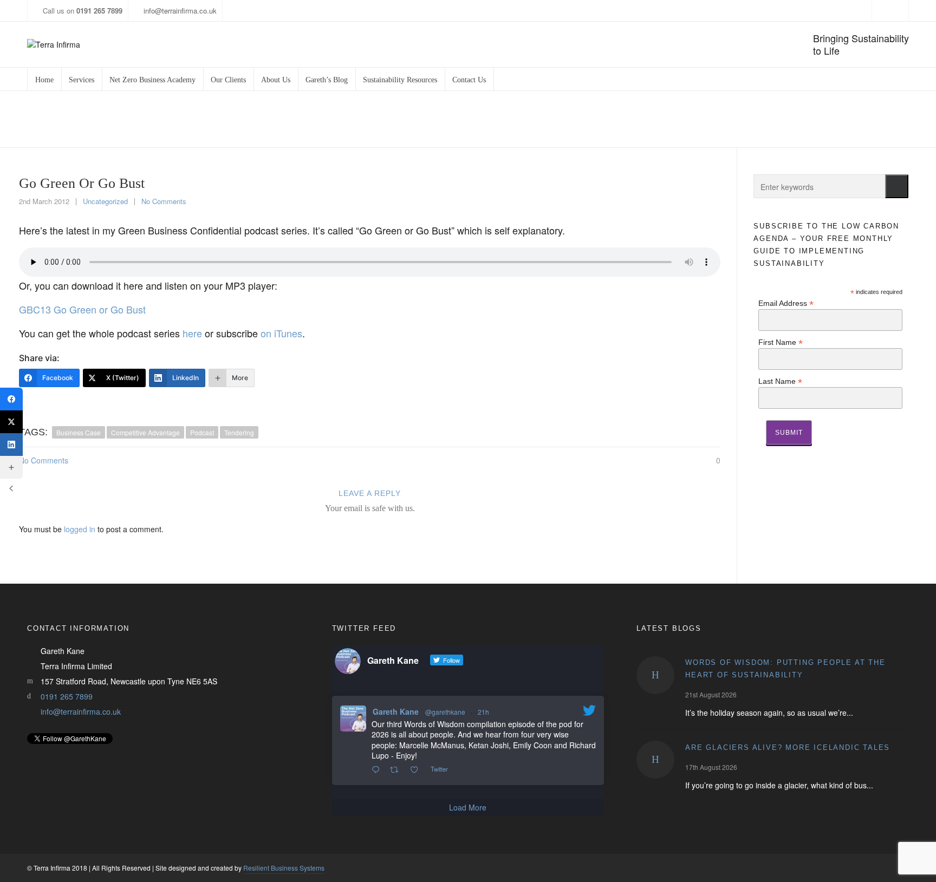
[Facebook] (11, 399)
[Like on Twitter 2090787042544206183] (417, 770)
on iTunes (281, 333)
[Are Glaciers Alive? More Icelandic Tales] (655, 760)
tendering (239, 432)
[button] (896, 186)
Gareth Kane (396, 711)
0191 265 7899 (67, 696)
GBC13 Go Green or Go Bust (82, 309)
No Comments (163, 201)
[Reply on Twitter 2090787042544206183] (378, 770)
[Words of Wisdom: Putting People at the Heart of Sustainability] (655, 675)
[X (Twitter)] (11, 421)
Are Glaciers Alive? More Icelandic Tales (787, 747)
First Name (780, 342)
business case (78, 432)
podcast (202, 432)
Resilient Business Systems (283, 867)
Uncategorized (805, 119)
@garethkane (445, 711)
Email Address (786, 303)
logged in (79, 529)
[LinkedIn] (11, 444)
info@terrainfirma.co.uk (180, 10)
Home (760, 119)
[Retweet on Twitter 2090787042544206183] (397, 770)
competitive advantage (145, 432)
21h (483, 711)
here (192, 333)
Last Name (780, 381)
